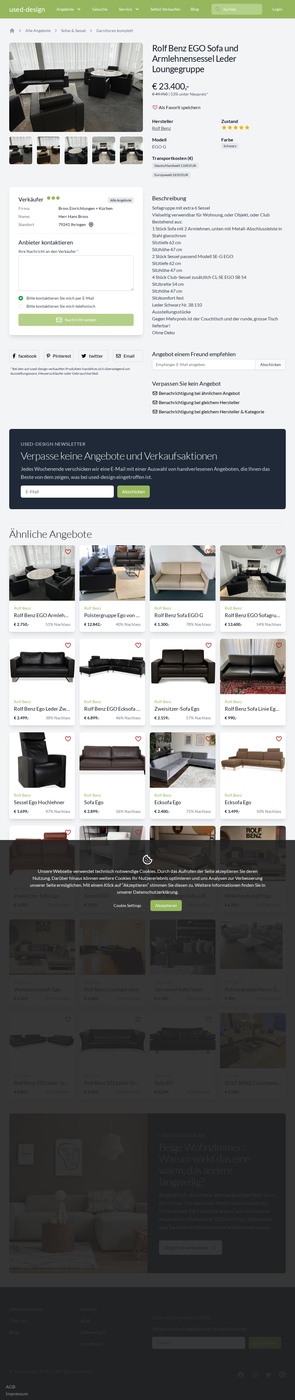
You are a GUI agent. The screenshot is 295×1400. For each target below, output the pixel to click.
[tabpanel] (76, 87)
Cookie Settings (127, 905)
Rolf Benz (161, 128)
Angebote (65, 9)
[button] (24, 356)
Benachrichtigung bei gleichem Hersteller (199, 402)
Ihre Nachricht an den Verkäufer (48, 251)
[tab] (20, 150)
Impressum (17, 1393)
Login (277, 9)
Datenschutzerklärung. (155, 892)
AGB (10, 1386)
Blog (195, 9)
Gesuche (99, 9)
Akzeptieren (166, 905)
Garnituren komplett (114, 30)
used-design (27, 9)
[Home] (12, 30)
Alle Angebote (38, 30)
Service (125, 9)
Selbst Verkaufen (165, 9)
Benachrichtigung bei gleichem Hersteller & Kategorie (211, 411)
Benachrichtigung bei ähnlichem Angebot (199, 393)
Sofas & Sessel (73, 30)
